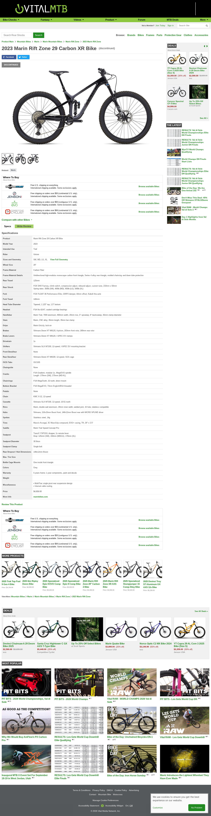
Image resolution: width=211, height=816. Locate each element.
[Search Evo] (14, 203)
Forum (141, 20)
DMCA (110, 790)
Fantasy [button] (45, 20)
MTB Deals (173, 20)
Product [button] (110, 20)
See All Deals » (201, 611)
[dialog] (179, 803)
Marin (36, 42)
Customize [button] (158, 807)
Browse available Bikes (149, 186)
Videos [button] (78, 20)
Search (38, 35)
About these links (9, 180)
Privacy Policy (98, 790)
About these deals (174, 50)
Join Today (160, 25)
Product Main (8, 42)
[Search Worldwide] (14, 186)
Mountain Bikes (24, 42)
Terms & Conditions (81, 790)
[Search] (207, 26)
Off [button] (131, 805)
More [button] (203, 20)
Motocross (117, 794)
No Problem (196, 807)
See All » (204, 118)
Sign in (171, 25)
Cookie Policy (121, 790)
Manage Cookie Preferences (106, 800)
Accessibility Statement (88, 805)
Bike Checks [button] (10, 20)
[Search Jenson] (14, 195)
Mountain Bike (104, 794)
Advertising (134, 790)
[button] (9, 57)
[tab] (7, 226)
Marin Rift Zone (72, 42)
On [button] (126, 805)
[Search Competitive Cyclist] (14, 212)
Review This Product (12, 504)
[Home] (41, 8)
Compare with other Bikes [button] (16, 220)
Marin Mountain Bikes (52, 42)
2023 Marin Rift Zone (92, 42)
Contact (92, 794)
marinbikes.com (40, 497)
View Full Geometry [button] (59, 259)
